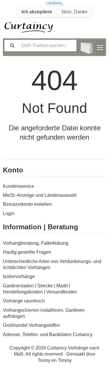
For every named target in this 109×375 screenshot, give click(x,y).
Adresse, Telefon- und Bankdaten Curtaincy (47, 334)
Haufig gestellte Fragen (27, 252)
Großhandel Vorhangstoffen (31, 325)
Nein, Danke (74, 11)
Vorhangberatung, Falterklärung (35, 243)
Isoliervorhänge (19, 276)
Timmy (65, 360)
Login (9, 213)
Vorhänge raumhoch (24, 300)
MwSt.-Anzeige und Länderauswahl (39, 195)
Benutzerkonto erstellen (27, 204)
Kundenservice (18, 186)
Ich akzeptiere (37, 11)
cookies (54, 3)
